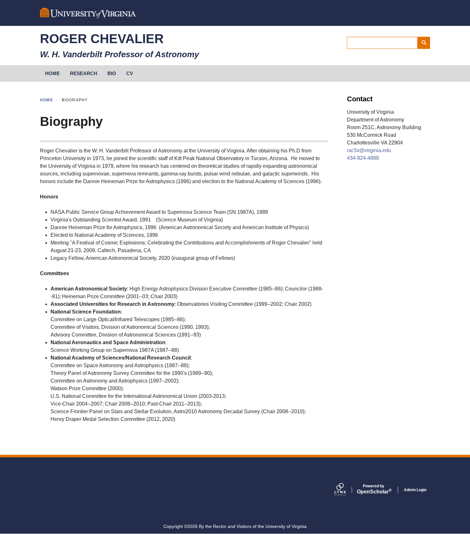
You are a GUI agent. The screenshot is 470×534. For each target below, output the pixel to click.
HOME (52, 73)
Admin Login (415, 490)
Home (46, 100)
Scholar (373, 489)
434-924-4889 (363, 158)
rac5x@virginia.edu (369, 150)
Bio (111, 73)
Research (83, 73)
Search (423, 43)
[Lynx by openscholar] (345, 490)
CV (129, 73)
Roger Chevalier (102, 39)
